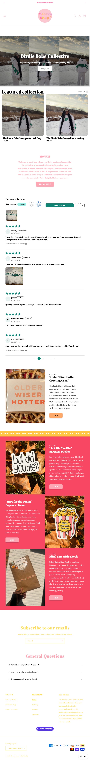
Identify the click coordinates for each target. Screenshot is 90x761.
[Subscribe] (62, 640)
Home (34, 700)
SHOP (56, 415)
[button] (4, 15)
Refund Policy (10, 705)
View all (81, 92)
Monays (13, 756)
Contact (35, 710)
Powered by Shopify (22, 756)
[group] (23, 118)
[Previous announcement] (4, 2)
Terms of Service (11, 710)
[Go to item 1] (11, 215)
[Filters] (77, 205)
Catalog (35, 705)
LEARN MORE (45, 184)
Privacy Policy (10, 700)
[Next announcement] (85, 2)
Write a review (60, 205)
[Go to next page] (55, 358)
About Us (35, 715)
